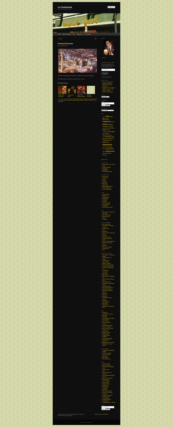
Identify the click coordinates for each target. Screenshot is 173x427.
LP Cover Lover (105, 329)
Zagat (103, 250)
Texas (103, 153)
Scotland (104, 148)
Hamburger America (106, 237)
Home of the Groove (106, 322)
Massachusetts (105, 135)
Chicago (112, 121)
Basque (111, 116)
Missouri (110, 135)
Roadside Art (105, 385)
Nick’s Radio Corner (106, 282)
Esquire (104, 179)
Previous (60, 38)
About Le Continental (67, 34)
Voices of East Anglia (106, 189)
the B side (104, 341)
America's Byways (106, 363)
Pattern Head (105, 414)
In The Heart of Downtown (107, 266)
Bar (67, 99)
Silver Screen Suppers (107, 247)
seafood (108, 149)
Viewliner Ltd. (105, 304)
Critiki (103, 368)
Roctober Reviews (106, 339)
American (104, 116)
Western (109, 153)
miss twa (104, 376)
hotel (110, 128)
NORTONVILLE (105, 334)
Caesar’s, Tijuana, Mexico (107, 92)
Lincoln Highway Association (108, 375)
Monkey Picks (105, 331)
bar (63, 100)
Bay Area (70, 99)
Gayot (103, 371)
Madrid (107, 133)
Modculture (104, 183)
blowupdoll (104, 316)
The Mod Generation (106, 188)
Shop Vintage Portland (107, 391)
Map (74, 34)
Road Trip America (106, 381)
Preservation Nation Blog (107, 287)
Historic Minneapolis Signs (108, 264)
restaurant (86, 100)
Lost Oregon (105, 272)
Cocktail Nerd (105, 198)
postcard (81, 100)
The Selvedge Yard (106, 358)
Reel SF (104, 217)
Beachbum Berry (105, 197)
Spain (112, 149)
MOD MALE (104, 182)
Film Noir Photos (106, 216)
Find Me (108, 105)
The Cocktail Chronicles (107, 207)
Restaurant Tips (80, 34)
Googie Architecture (106, 167)
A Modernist (105, 312)
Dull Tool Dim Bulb (106, 354)
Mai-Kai (104, 240)
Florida (104, 126)
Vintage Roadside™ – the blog (108, 402)
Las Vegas (108, 129)
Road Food (104, 245)
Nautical (81, 99)
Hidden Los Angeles (106, 263)
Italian (104, 130)
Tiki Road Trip (105, 401)
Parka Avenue (105, 185)
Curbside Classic (106, 260)
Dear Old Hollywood (106, 215)
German (107, 128)
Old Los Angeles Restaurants (108, 241)
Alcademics (104, 195)
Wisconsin (104, 155)
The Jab (90, 100)
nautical (103, 136)
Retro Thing (104, 293)
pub (108, 142)
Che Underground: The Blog (108, 318)
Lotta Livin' (104, 273)
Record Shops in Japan (107, 338)
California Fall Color (106, 365)
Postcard (90, 99)
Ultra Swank (104, 303)
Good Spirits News (106, 202)
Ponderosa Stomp (106, 335)
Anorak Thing (105, 176)
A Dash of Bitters (105, 194)
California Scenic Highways (108, 366)
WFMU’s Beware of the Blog (108, 342)
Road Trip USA (105, 382)
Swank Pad (104, 300)
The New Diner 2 (105, 248)
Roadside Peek (105, 386)
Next (95, 38)
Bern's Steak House (106, 224)
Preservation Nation (106, 286)
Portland (110, 140)
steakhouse (110, 151)
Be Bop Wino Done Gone (107, 314)
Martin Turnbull (105, 274)
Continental (110, 124)
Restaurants (94, 99)
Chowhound (105, 231)
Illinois (112, 128)
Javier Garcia (105, 168)
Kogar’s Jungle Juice (106, 326)
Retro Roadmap (105, 379)
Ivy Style (104, 180)
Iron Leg (104, 324)
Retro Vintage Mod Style (107, 186)
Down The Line (105, 321)
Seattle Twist (105, 388)
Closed (78, 99)
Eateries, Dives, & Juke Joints (108, 232)
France (107, 126)
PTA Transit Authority (106, 289)
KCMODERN (104, 170)
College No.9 (105, 178)
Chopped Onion (105, 228)
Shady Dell (104, 389)
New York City (105, 138)
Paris (113, 138)
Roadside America (106, 383)
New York (112, 136)
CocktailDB (104, 200)
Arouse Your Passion (106, 353)
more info (83, 79)
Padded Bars (105, 205)
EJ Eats (104, 234)
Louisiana (104, 133)
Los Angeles (111, 131)
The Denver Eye (105, 398)
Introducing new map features (108, 87)
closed (73, 100)
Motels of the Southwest (107, 378)
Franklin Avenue (105, 369)
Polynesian (86, 99)
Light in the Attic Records (107, 328)
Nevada (107, 136)
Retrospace (104, 296)
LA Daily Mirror (105, 270)
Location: (103, 101)
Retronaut (104, 294)
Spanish (103, 151)
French (111, 126)
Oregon (110, 138)
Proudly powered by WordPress (86, 422)
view (106, 153)
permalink (61, 101)
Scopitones (104, 219)
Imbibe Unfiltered (106, 204)
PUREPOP (104, 336)
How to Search (88, 34)
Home (59, 34)
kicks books (104, 356)
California (74, 99)
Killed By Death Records (107, 325)
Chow (103, 230)
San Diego (110, 147)
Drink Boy (104, 201)
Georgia (103, 128)
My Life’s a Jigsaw (106, 332)
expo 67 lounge (105, 262)
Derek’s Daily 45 (105, 319)
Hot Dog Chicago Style (107, 238)
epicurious (104, 235)
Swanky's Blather (106, 301)
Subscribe (105, 73)
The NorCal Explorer (106, 399)
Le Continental (65, 7)
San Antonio (105, 147)
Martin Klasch (105, 357)
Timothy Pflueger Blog (107, 171)
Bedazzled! (104, 315)
